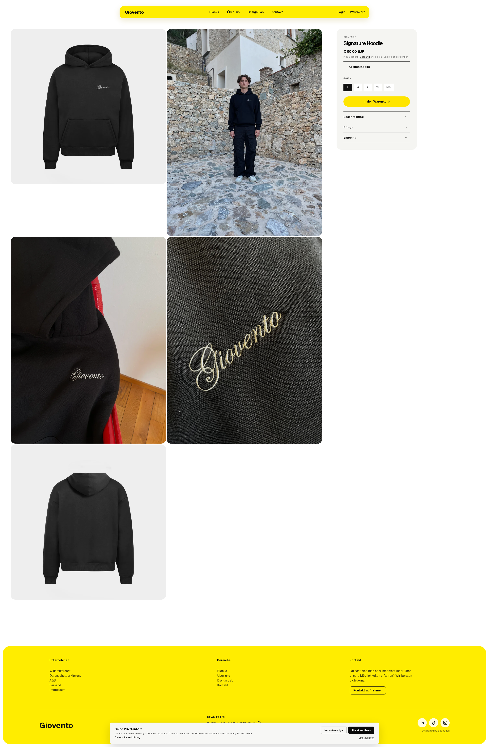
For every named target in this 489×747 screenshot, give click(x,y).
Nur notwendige (334, 730)
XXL (390, 88)
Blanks (214, 12)
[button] (357, 12)
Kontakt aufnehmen (367, 690)
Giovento (134, 12)
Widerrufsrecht (59, 671)
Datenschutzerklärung (65, 676)
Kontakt (277, 12)
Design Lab (256, 12)
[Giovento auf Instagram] (445, 722)
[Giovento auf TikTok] (433, 722)
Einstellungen (366, 737)
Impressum (57, 690)
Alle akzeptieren (361, 730)
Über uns (233, 12)
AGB (52, 680)
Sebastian (444, 730)
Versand (365, 56)
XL (378, 87)
